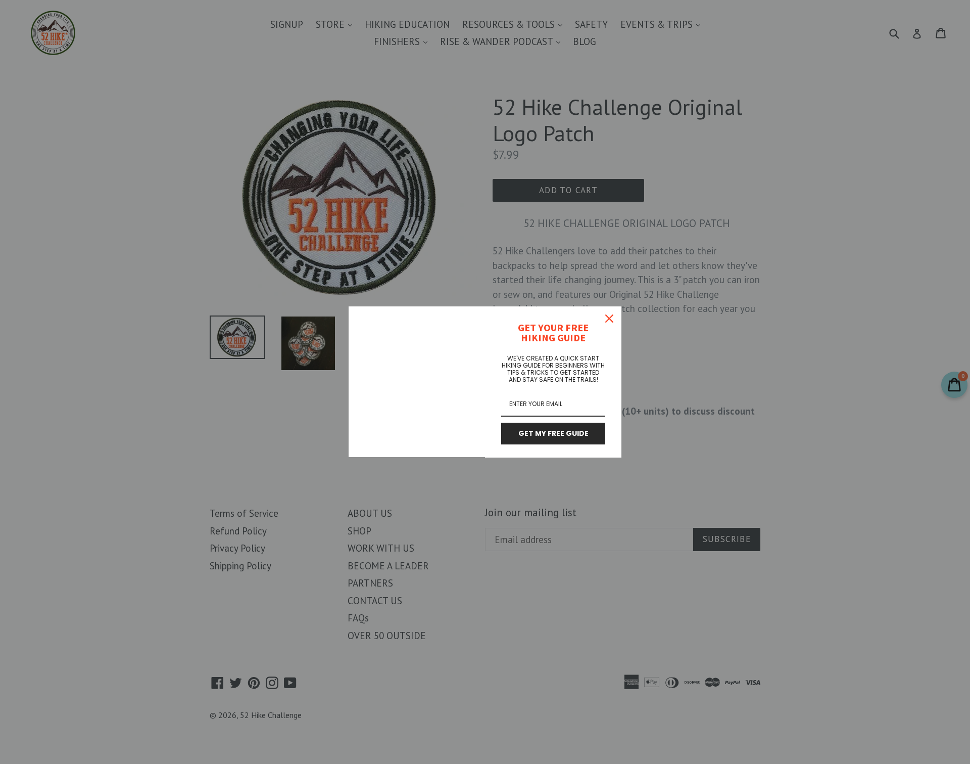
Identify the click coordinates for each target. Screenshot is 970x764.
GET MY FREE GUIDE (553, 433)
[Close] (609, 318)
